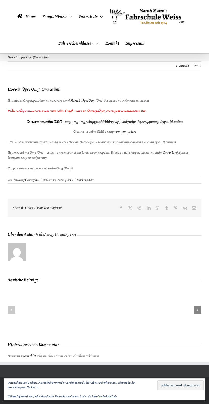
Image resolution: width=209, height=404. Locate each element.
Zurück (184, 65)
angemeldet (28, 355)
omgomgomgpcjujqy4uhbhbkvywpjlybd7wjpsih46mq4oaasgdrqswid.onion (124, 122)
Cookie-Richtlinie (107, 396)
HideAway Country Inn (25, 180)
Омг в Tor (169, 152)
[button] (11, 310)
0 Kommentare (85, 180)
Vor (195, 65)
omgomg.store (126, 131)
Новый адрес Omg (82, 100)
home (70, 180)
